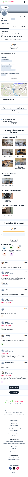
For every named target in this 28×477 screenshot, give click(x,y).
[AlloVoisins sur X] (14, 468)
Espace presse (14, 432)
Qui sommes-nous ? (14, 420)
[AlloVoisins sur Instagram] (17, 468)
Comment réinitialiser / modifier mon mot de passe (14, 414)
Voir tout (14, 78)
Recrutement (14, 435)
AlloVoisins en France (14, 430)
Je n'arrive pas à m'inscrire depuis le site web (14, 412)
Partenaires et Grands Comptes (14, 433)
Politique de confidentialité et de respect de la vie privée (14, 443)
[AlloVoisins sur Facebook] (10, 468)
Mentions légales (14, 446)
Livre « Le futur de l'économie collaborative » (14, 428)
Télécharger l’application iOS (14, 457)
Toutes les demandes (14, 425)
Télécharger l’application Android (14, 459)
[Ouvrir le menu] (24, 2)
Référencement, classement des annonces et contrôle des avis (14, 445)
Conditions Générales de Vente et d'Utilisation (14, 441)
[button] (14, 89)
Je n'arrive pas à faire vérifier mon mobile (14, 409)
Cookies (14, 448)
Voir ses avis (14, 48)
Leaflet (15, 83)
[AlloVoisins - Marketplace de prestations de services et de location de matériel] (8, 3)
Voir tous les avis (14, 387)
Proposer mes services (14, 427)
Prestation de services (14, 451)
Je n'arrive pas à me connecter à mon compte (14, 410)
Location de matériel (14, 450)
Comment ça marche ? (14, 422)
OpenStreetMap (20, 83)
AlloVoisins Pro (14, 423)
